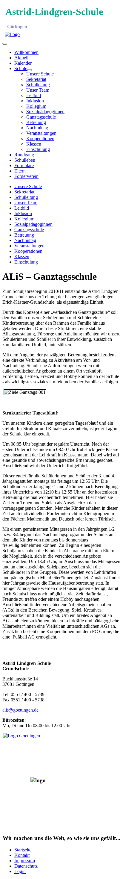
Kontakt (22, 855)
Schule (20, 68)
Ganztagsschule (41, 116)
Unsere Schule (40, 73)
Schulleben (24, 160)
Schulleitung (38, 84)
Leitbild (33, 95)
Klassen (33, 143)
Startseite (22, 849)
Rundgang (24, 154)
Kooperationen (40, 138)
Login (20, 871)
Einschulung (38, 149)
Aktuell (21, 57)
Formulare (24, 165)
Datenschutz (26, 866)
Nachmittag (37, 127)
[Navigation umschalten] (4, 44)
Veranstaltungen (41, 133)
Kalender (23, 63)
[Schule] (29, 70)
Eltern (20, 170)
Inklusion (35, 100)
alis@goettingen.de (20, 709)
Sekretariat (36, 79)
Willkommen (26, 52)
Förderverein (26, 176)
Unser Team (37, 90)
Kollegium (36, 106)
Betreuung (36, 122)
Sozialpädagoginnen (45, 111)
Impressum (24, 860)
